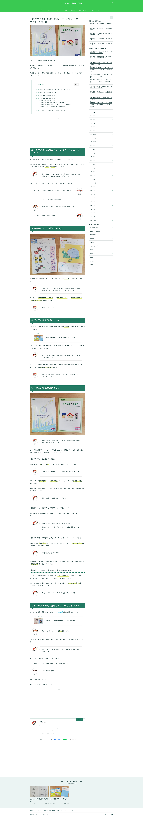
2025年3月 (92, 168)
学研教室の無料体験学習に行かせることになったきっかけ (55, 89)
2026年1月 (92, 130)
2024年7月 (92, 194)
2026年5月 (92, 119)
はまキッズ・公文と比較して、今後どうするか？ (52, 110)
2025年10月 (93, 141)
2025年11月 (93, 138)
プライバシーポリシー (97, 10)
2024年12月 (93, 179)
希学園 (91, 249)
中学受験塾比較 (94, 242)
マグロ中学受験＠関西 (71, 3)
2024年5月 (92, 198)
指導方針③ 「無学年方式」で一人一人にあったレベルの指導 (56, 104)
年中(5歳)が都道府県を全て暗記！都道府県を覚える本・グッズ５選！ (101, 52)
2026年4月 (92, 123)
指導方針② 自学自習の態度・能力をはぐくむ (52, 102)
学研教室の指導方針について (47, 98)
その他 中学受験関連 (69, 10)
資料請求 (92, 261)
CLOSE (76, 84)
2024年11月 (93, 183)
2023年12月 (93, 216)
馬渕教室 (92, 264)
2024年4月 (92, 201)
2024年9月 (92, 186)
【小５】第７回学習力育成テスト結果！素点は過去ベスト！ (101, 29)
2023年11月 (93, 220)
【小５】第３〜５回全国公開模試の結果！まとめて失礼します (101, 34)
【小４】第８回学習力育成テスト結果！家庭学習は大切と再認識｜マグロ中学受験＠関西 (101, 92)
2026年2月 (92, 126)
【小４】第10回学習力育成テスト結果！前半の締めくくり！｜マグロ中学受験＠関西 (101, 80)
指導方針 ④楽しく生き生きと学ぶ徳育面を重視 (53, 106)
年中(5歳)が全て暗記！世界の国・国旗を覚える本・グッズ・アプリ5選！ (101, 98)
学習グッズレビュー (53, 10)
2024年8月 (92, 190)
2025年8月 (92, 149)
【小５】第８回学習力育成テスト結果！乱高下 (101, 24)
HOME (31, 810)
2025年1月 (92, 175)
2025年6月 (92, 156)
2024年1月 (92, 213)
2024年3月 (92, 205)
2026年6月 (92, 115)
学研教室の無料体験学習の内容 (47, 92)
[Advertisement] (57, 131)
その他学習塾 (93, 234)
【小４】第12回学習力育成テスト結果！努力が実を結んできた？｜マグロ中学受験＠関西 (101, 68)
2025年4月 (92, 164)
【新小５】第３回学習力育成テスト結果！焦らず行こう (101, 39)
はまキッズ (59, 612)
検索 (111, 17)
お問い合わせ (82, 10)
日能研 (42, 10)
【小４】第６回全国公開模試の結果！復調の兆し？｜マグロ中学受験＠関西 (101, 57)
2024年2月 (92, 209)
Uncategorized (94, 227)
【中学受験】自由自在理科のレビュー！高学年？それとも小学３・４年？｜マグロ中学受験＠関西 (101, 104)
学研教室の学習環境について (47, 95)
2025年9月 (92, 145)
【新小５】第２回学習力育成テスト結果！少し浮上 (101, 44)
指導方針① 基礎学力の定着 (48, 100)
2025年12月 (93, 134)
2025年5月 (92, 160)
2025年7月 (92, 153)
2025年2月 (92, 171)
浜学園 (91, 257)
